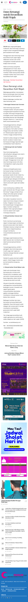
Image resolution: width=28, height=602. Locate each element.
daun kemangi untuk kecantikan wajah (14, 325)
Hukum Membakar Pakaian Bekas (13, 542)
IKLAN (2, 589)
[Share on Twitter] (14, 40)
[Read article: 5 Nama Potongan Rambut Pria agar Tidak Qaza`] (14, 489)
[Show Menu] (2, 2)
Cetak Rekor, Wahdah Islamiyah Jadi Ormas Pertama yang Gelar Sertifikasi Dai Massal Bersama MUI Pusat (16, 510)
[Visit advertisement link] (14, 335)
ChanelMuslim (10, 581)
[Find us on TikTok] (9, 598)
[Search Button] (20, 2)
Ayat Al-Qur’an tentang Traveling (13, 537)
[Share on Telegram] (23, 40)
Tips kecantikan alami (8, 327)
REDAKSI (4, 591)
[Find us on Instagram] (5, 598)
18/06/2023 (5, 21)
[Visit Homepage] (13, 2)
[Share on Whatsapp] (18, 40)
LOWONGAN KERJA (11, 591)
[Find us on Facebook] (1, 598)
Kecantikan (9, 9)
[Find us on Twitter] (3, 598)
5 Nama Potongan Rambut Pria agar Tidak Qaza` (11, 501)
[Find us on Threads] (11, 598)
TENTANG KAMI (8, 589)
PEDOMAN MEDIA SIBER (19, 589)
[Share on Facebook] (10, 40)
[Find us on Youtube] (7, 598)
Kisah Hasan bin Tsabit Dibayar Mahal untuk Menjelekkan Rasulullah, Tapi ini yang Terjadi (15, 531)
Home (4, 9)
